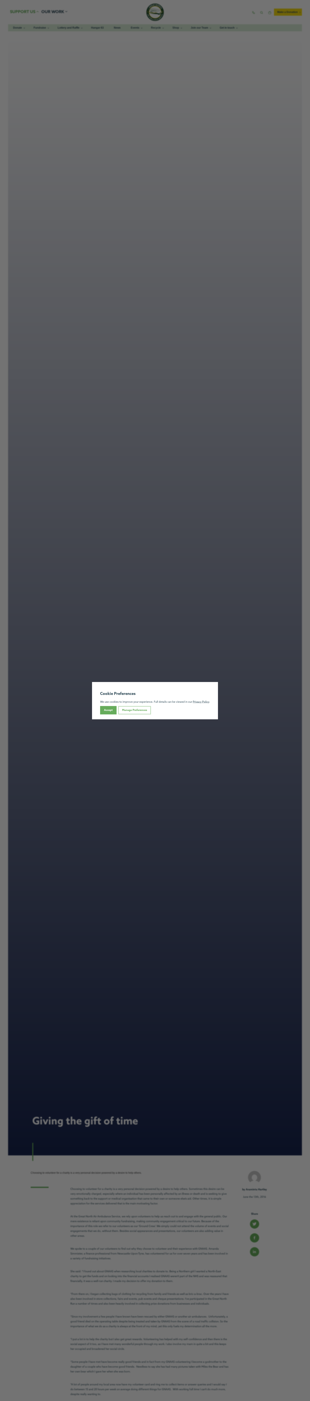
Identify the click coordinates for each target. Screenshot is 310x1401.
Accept (108, 710)
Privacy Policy (201, 701)
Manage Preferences (134, 710)
